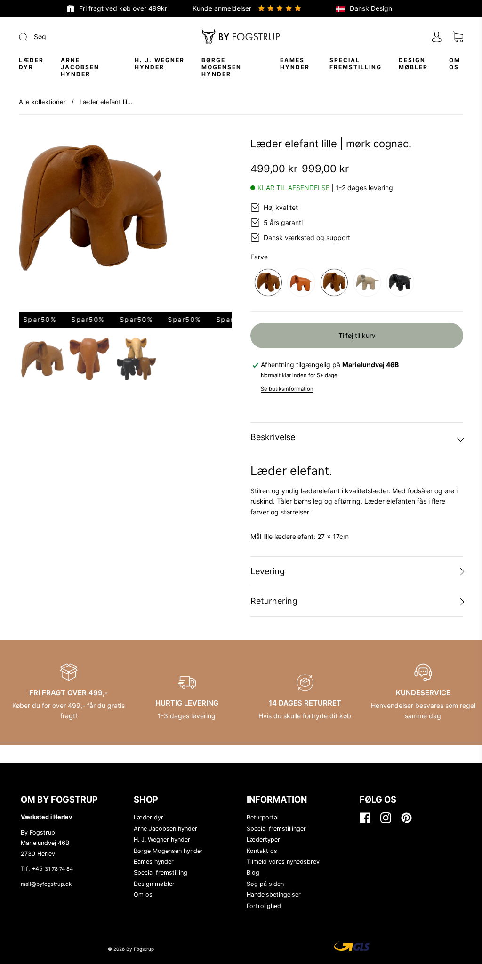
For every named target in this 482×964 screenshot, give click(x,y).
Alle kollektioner (42, 101)
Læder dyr (31, 63)
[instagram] (385, 817)
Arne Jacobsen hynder (80, 67)
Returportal (263, 817)
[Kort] (458, 37)
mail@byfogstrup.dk (46, 884)
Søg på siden (265, 883)
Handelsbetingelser (274, 894)
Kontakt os (262, 850)
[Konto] (437, 36)
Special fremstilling (355, 63)
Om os (454, 63)
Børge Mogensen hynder (221, 67)
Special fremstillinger (276, 828)
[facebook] (364, 817)
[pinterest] (405, 817)
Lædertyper (263, 839)
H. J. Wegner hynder (160, 63)
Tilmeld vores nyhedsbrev (283, 861)
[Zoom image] (125, 224)
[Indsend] (86, 37)
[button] (40, 224)
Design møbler (413, 63)
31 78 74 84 (59, 869)
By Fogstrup (140, 949)
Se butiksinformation (287, 389)
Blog (253, 872)
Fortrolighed (264, 905)
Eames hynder (295, 63)
